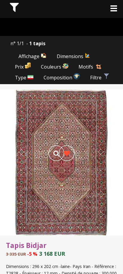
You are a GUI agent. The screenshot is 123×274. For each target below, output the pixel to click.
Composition (58, 77)
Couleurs (51, 66)
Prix (20, 66)
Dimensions (70, 56)
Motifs (86, 66)
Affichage (30, 56)
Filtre (96, 77)
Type (21, 77)
